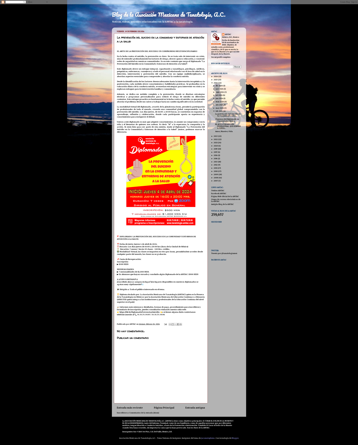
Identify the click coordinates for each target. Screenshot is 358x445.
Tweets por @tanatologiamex (224, 253)
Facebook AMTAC (218, 193)
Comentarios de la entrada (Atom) (144, 413)
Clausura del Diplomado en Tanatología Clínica (227, 120)
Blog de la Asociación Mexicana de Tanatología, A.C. (169, 14)
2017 (216, 152)
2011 (216, 168)
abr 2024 (220, 105)
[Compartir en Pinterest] (180, 324)
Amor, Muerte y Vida (224, 131)
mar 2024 (220, 108)
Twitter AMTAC (217, 190)
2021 (216, 143)
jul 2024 (219, 95)
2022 (216, 139)
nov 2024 (220, 89)
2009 (216, 174)
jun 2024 (219, 98)
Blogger (235, 438)
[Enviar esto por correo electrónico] (170, 324)
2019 (216, 149)
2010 (216, 171)
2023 (216, 136)
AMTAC (228, 34)
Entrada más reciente (130, 407)
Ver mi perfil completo (220, 57)
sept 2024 (220, 92)
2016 (216, 155)
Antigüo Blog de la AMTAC (222, 204)
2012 (216, 165)
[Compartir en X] (175, 324)
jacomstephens (208, 438)
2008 (216, 178)
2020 (216, 146)
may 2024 (220, 102)
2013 (216, 162)
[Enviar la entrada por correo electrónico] (165, 324)
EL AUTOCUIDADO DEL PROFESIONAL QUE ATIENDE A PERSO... (228, 126)
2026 (216, 76)
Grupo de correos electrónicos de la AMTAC (225, 200)
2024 (216, 83)
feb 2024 (219, 111)
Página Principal (164, 407)
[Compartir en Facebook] (178, 324)
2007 (216, 181)
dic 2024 (219, 86)
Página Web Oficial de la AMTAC (225, 196)
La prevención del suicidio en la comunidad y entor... (228, 115)
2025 (216, 80)
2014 (216, 158)
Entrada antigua (195, 407)
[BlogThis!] (172, 324)
